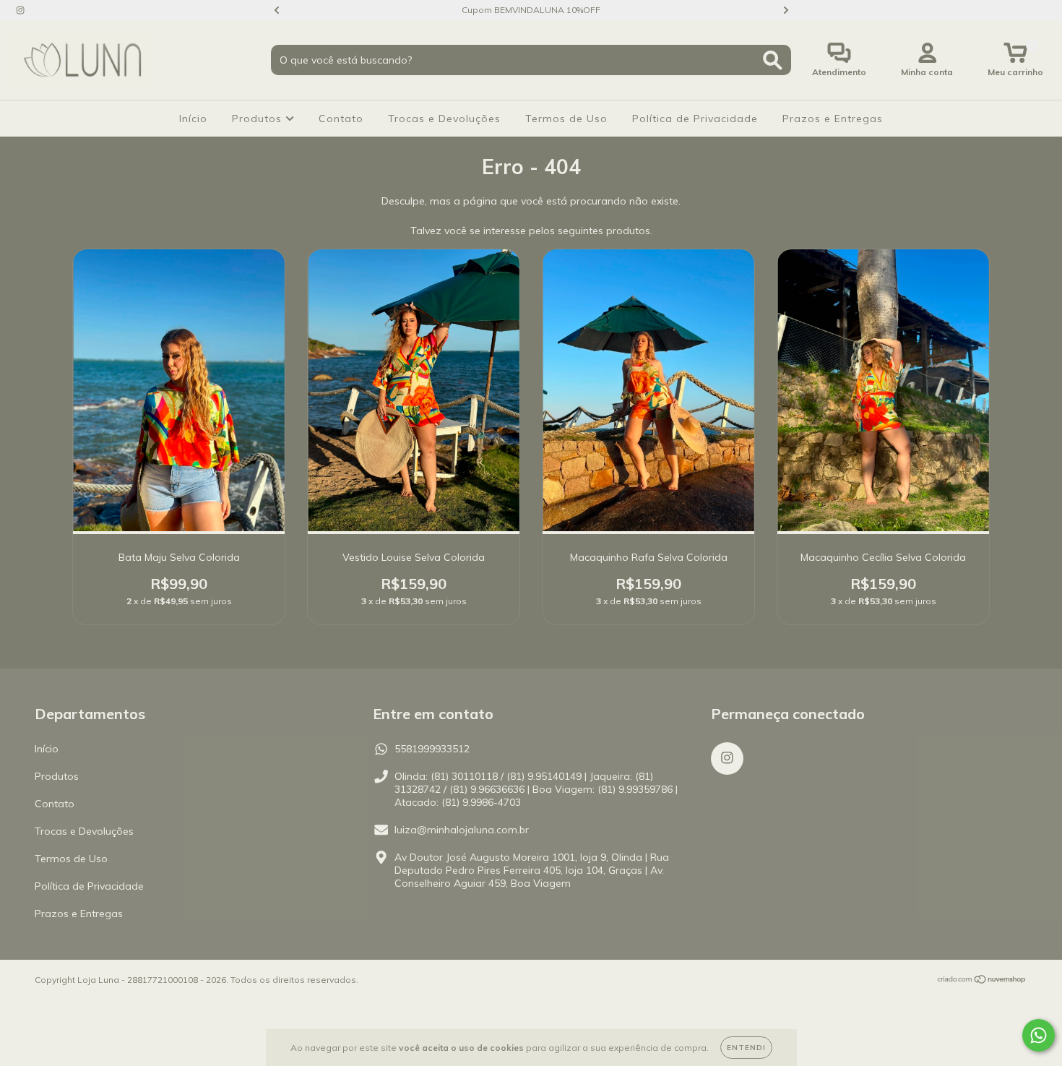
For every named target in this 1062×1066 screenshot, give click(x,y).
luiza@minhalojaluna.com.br (461, 829)
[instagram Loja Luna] (20, 10)
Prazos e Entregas (832, 118)
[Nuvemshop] (982, 980)
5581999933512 (432, 748)
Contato (341, 118)
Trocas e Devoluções (444, 118)
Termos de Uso (566, 118)
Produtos (258, 118)
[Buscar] (773, 60)
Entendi (746, 1047)
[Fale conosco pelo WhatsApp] (1038, 1035)
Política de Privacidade (695, 118)
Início (193, 118)
